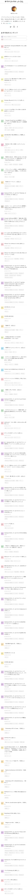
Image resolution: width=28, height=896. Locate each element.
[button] (14, 37)
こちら (9, 23)
